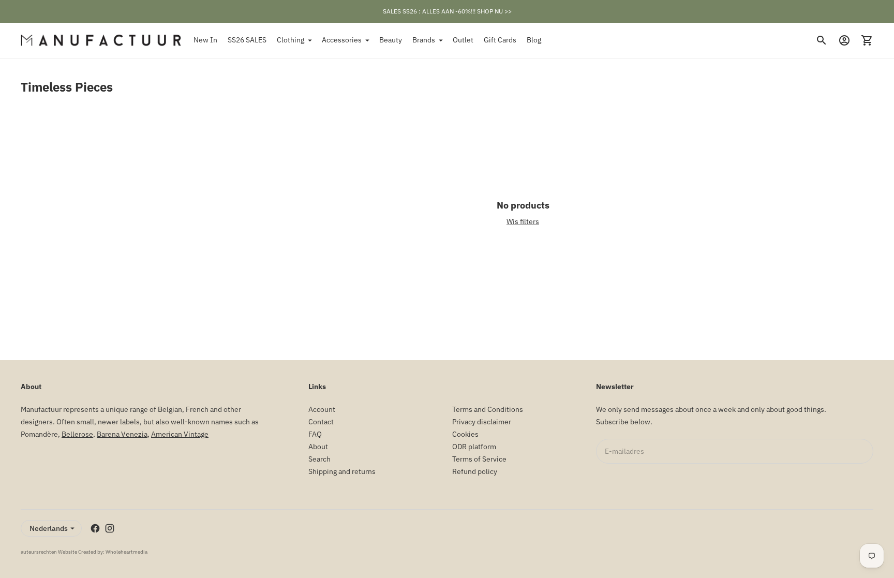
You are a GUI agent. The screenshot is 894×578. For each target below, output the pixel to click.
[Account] (844, 40)
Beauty (390, 40)
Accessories (342, 40)
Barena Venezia (122, 434)
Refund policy (474, 471)
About (318, 446)
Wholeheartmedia (126, 552)
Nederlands (48, 528)
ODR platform (474, 446)
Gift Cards (500, 40)
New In (205, 40)
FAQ (315, 434)
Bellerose (77, 434)
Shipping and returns (342, 471)
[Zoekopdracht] (821, 40)
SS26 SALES (247, 40)
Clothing (290, 40)
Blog (534, 40)
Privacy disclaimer (481, 421)
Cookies (465, 434)
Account (321, 409)
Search (319, 459)
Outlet (463, 40)
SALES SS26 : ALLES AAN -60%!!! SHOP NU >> (447, 11)
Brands (423, 40)
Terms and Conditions (487, 409)
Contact (321, 421)
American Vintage (179, 434)
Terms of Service (479, 459)
